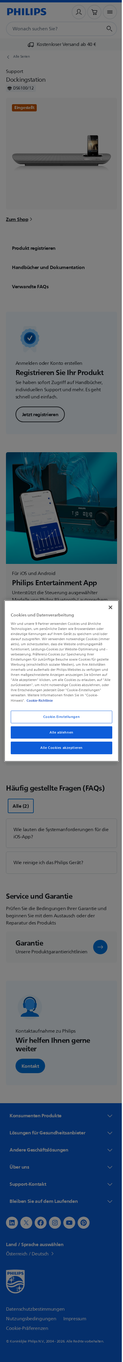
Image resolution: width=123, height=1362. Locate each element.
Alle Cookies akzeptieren (59, 748)
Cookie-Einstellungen (59, 716)
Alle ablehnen (59, 732)
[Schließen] (107, 607)
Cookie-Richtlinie (38, 700)
